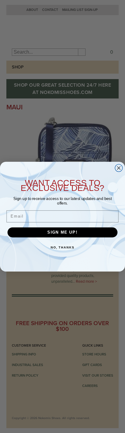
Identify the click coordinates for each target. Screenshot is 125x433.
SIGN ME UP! (62, 232)
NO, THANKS (62, 247)
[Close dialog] (119, 168)
